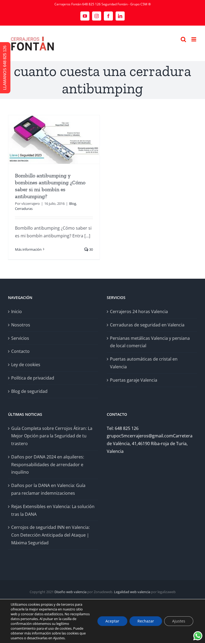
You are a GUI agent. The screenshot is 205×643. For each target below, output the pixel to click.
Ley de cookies (25, 365)
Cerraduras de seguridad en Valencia (147, 325)
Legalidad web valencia (132, 591)
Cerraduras (24, 208)
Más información (28, 249)
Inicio (16, 311)
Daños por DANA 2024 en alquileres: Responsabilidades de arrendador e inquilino (47, 464)
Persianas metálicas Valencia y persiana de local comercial (150, 342)
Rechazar (145, 621)
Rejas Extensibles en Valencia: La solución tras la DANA (52, 510)
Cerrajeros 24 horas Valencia (139, 311)
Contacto (20, 351)
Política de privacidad (32, 378)
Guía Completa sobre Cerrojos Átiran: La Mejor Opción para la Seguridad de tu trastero (51, 436)
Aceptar (112, 621)
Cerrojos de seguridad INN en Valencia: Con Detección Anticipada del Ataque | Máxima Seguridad (50, 535)
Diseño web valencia (70, 591)
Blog (72, 203)
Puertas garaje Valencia (133, 380)
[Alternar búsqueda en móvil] (183, 39)
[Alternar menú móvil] (194, 39)
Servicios (20, 338)
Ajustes (178, 621)
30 (90, 249)
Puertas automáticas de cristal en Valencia (144, 363)
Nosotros (20, 325)
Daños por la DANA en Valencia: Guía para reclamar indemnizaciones (48, 489)
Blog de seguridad (29, 391)
